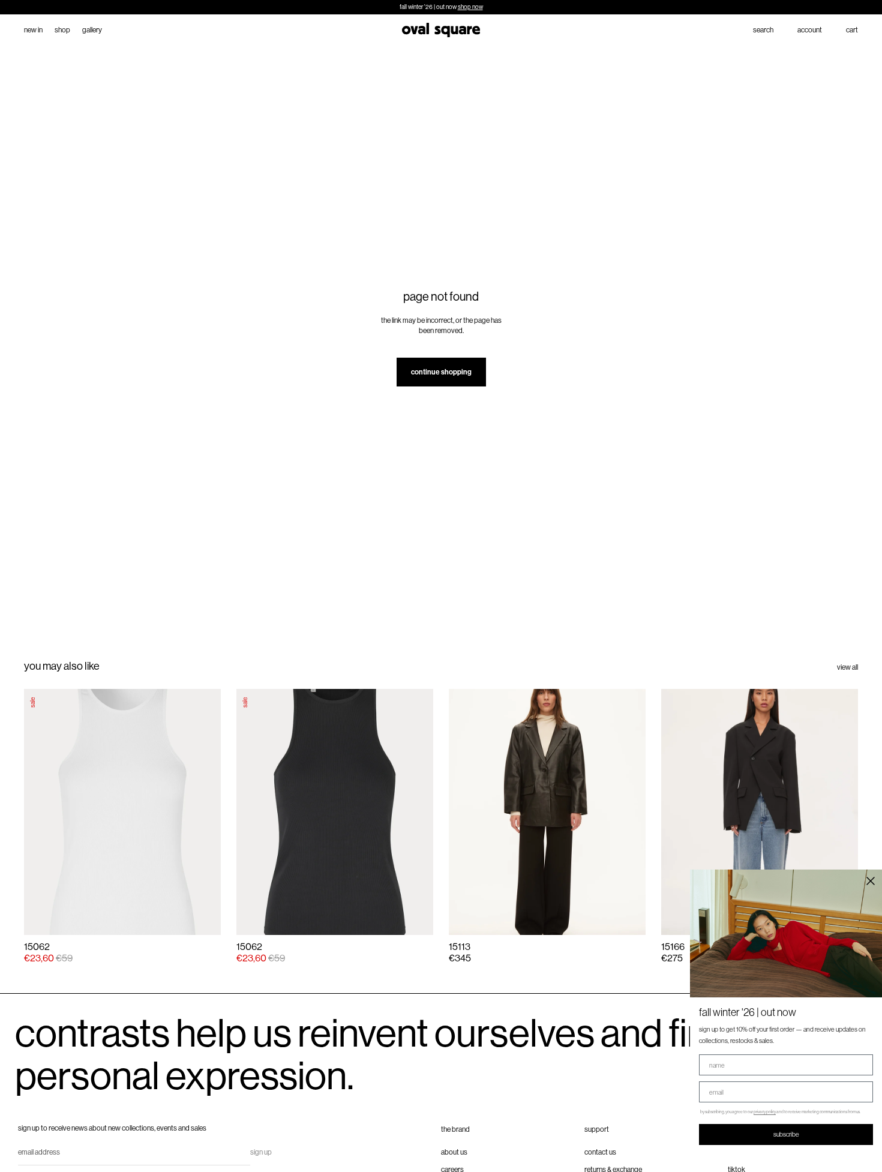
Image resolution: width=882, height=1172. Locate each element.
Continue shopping (441, 372)
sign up (261, 1152)
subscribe (786, 1134)
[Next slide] (626, 812)
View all (847, 667)
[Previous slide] (468, 812)
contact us (600, 1152)
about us (454, 1152)
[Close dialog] (871, 881)
